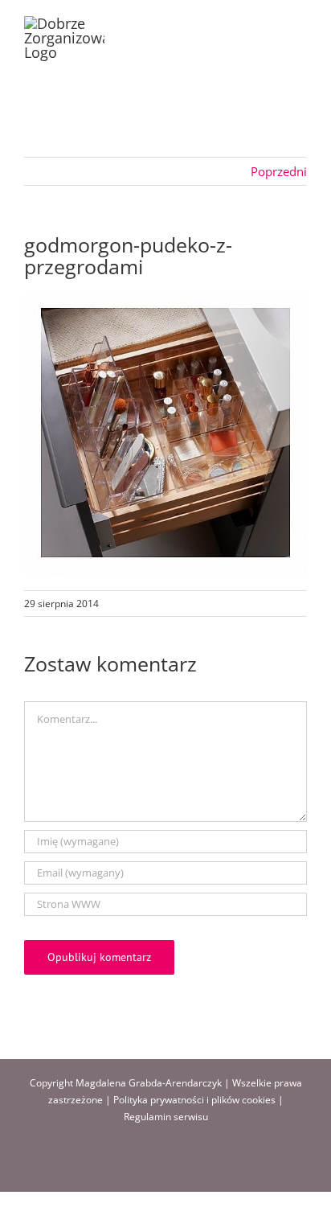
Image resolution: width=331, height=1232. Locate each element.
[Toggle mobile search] (271, 24)
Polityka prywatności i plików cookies (194, 1100)
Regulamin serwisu (166, 1116)
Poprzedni (279, 171)
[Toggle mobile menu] (300, 24)
